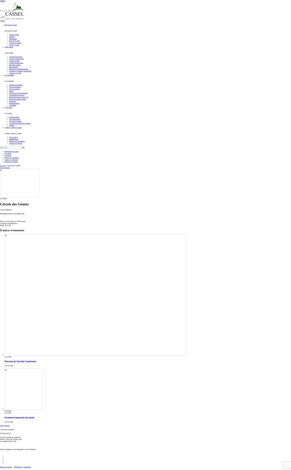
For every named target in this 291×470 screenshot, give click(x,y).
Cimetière (12, 105)
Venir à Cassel (14, 45)
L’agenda (8, 156)
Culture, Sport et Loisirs (13, 128)
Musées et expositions (17, 141)
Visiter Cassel (14, 35)
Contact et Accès (15, 73)
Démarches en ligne (12, 151)
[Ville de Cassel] (12, 19)
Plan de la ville (14, 41)
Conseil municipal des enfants (19, 123)
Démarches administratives (18, 69)
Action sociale (14, 61)
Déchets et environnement (18, 93)
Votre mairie (9, 47)
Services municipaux (16, 59)
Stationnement (14, 103)
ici (23, 214)
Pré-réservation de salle (17, 99)
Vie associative (14, 89)
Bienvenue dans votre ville (18, 97)
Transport (12, 101)
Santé (11, 91)
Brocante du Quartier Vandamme (20, 361)
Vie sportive (13, 137)
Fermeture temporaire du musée (19, 417)
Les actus (8, 154)
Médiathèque (13, 139)
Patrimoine (13, 39)
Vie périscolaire (14, 119)
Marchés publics (15, 65)
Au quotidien (9, 75)
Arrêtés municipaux (16, 63)
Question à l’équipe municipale (20, 71)
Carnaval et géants (15, 143)
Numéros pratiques (16, 85)
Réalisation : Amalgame (22, 467)
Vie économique (15, 87)
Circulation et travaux (17, 95)
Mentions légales (6, 467)
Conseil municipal (15, 57)
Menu (3, 21)
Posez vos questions (12, 158)
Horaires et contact (11, 162)
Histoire (12, 37)
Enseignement (14, 117)
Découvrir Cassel (11, 25)
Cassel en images (15, 43)
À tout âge (8, 107)
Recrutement (13, 67)
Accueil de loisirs (15, 121)
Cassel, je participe (11, 160)
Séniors (11, 125)
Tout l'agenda (5, 426)
